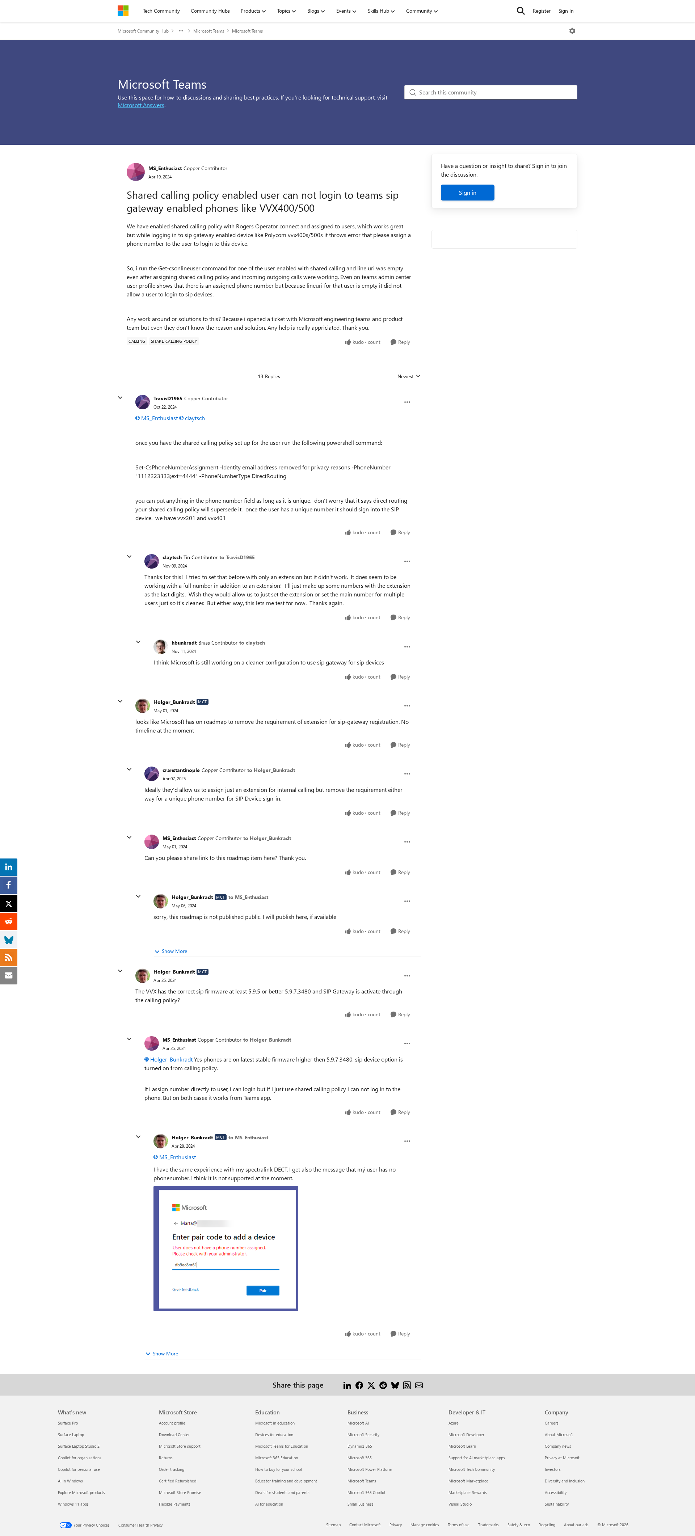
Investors (553, 1469)
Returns (166, 1457)
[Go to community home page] (123, 10)
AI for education (269, 1504)
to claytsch (252, 642)
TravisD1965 (167, 398)
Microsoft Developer (466, 1434)
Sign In (566, 10)
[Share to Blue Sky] (395, 1384)
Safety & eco (518, 1524)
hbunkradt (184, 642)
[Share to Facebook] (359, 1384)
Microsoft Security (363, 1434)
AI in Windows (70, 1481)
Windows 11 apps (73, 1504)
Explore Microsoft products (81, 1492)
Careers (552, 1423)
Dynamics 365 (360, 1446)
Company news (558, 1446)
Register (542, 10)
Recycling (547, 1524)
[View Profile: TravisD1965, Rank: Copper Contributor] (142, 402)
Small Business (361, 1504)
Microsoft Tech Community (471, 1469)
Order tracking (171, 1469)
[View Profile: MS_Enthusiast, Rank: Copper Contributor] (136, 172)
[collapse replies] (120, 397)
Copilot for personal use (79, 1469)
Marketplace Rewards (467, 1492)
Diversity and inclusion (565, 1481)
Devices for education (274, 1434)
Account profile (172, 1423)
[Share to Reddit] (383, 1384)
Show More (174, 951)
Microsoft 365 (360, 1457)
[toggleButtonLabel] (572, 31)
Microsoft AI (358, 1423)
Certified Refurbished (177, 1481)
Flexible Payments (174, 1504)
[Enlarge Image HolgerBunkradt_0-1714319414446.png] (225, 1248)
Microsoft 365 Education (276, 1457)
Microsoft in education (275, 1423)
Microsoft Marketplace (468, 1481)
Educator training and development (286, 1481)
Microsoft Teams (208, 31)
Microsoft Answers (141, 105)
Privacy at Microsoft (562, 1457)
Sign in (467, 192)
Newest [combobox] (409, 376)
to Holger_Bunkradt (271, 770)
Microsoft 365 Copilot (367, 1492)
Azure (453, 1423)
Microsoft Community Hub (143, 31)
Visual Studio (460, 1504)
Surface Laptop (71, 1434)
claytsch (195, 418)
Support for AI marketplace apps (476, 1457)
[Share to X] (371, 1384)
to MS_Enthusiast (248, 897)
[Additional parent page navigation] (181, 31)
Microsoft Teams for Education (281, 1446)
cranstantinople (181, 770)
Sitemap (333, 1524)
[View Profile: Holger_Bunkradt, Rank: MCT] (142, 706)
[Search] (521, 11)
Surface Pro (68, 1423)
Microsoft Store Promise (180, 1492)
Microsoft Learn (462, 1446)
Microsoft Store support (180, 1446)
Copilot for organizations (79, 1457)
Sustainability (557, 1504)
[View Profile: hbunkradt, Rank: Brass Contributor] (160, 647)
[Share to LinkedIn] (347, 1384)
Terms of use (458, 1524)
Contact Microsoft (365, 1524)
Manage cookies (424, 1524)
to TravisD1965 (237, 557)
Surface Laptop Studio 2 (79, 1446)
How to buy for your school (278, 1469)
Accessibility (555, 1492)
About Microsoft (559, 1434)
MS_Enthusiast (165, 168)
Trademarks (488, 1524)
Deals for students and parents (282, 1492)
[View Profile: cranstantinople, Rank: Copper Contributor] (151, 774)
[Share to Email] (419, 1384)
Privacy (395, 1524)
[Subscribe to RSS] (407, 1384)
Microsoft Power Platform (370, 1469)
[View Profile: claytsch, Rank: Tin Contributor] (151, 561)
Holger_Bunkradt (174, 702)
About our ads (576, 1524)
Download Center (174, 1434)
